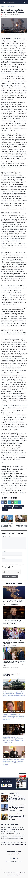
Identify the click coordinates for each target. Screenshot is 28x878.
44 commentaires (14, 625)
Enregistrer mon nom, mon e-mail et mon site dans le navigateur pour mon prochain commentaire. (14, 566)
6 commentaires (14, 667)
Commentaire (6, 536)
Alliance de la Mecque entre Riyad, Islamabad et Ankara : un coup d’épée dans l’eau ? (14, 642)
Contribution (11, 6)
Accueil (3, 6)
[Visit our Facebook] (11, 858)
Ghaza (16, 506)
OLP (20, 508)
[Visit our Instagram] (14, 858)
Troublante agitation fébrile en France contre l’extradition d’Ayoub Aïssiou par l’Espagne (13, 622)
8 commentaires (14, 645)
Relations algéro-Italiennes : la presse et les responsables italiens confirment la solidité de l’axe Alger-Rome (14, 663)
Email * (4, 558)
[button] (24, 2)
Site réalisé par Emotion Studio (14, 875)
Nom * (4, 551)
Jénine (15, 508)
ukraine (5, 510)
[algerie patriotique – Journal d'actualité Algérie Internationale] (8, 2)
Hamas (22, 506)
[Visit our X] (17, 858)
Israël (10, 508)
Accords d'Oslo (9, 506)
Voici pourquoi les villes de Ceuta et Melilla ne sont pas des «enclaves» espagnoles (13, 601)
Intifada (5, 508)
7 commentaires (14, 604)
